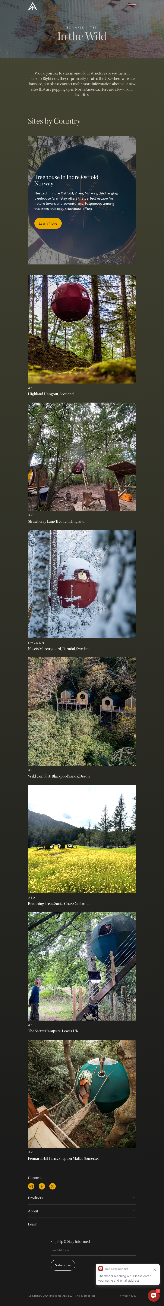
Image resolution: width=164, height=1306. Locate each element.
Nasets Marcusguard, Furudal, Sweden (58, 648)
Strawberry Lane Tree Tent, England (56, 521)
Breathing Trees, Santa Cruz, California (58, 903)
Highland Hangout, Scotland (51, 394)
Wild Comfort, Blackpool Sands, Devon (59, 776)
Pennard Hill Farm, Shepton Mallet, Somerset (63, 1158)
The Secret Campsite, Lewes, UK (53, 1031)
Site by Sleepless (85, 1296)
